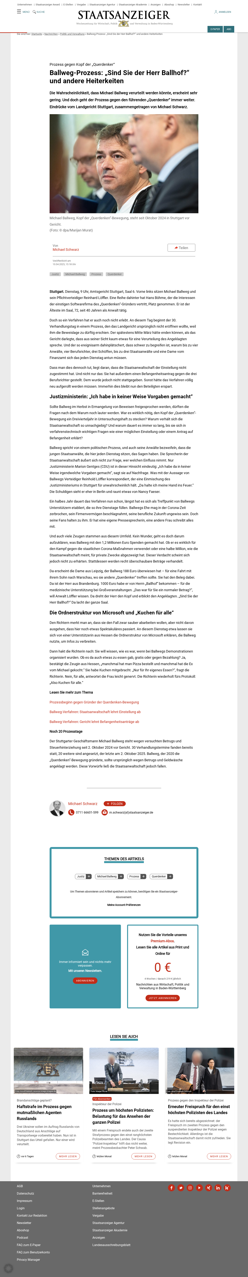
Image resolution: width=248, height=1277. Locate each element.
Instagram (190, 1187)
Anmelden (225, 12)
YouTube (199, 1187)
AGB (20, 1186)
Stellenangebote (103, 1208)
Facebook (171, 1187)
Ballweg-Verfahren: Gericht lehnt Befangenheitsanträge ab (94, 722)
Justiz (80, 876)
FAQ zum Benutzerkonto (33, 1252)
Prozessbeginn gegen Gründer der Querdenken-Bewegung (94, 702)
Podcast (22, 1237)
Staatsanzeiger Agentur (102, 4)
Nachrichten (51, 34)
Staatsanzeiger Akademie (133, 4)
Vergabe (81, 4)
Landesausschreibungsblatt (111, 1245)
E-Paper (215, 29)
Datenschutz (25, 1193)
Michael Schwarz (66, 250)
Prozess (134, 876)
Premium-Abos (162, 941)
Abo (229, 29)
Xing (208, 1187)
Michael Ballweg (107, 876)
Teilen (183, 248)
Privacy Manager (28, 1260)
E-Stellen (68, 4)
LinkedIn (218, 1187)
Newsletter (184, 4)
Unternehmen (24, 4)
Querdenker (159, 876)
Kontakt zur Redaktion (32, 1215)
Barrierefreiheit (102, 1193)
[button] (8, 1268)
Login (21, 1208)
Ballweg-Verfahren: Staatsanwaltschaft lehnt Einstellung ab (95, 712)
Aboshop (169, 4)
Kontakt (197, 4)
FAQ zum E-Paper (28, 1245)
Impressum (24, 1201)
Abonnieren (85, 980)
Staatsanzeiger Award (48, 4)
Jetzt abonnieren (163, 998)
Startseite (36, 34)
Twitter (180, 1187)
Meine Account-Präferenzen (124, 904)
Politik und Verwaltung (72, 34)
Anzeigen (156, 4)
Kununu (227, 1187)
